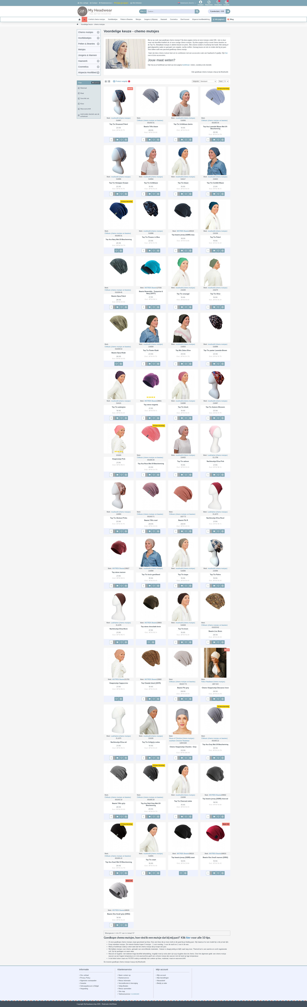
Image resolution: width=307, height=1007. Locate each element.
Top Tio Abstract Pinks (118, 518)
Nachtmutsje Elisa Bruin (119, 629)
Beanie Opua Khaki (119, 353)
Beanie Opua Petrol (118, 296)
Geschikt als (84, 98)
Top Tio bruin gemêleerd (151, 574)
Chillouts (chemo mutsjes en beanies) (150, 120)
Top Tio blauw (183, 183)
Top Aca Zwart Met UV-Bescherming (118, 862)
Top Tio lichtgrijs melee (151, 742)
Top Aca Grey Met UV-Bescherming (215, 744)
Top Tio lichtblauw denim (183, 124)
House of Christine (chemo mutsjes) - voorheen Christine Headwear (182, 739)
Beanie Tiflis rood (150, 520)
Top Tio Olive (215, 294)
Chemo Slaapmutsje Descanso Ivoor (215, 688)
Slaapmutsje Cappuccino (118, 683)
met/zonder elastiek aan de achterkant (89, 115)
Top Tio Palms (215, 574)
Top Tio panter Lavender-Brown (215, 350)
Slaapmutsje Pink (118, 459)
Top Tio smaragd (183, 294)
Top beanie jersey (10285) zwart (183, 857)
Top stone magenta (151, 405)
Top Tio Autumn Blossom (215, 407)
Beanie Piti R (183, 520)
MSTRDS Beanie (183, 231)
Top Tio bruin (183, 629)
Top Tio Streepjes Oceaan (118, 183)
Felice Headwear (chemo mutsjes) (213, 682)
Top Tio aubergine (118, 407)
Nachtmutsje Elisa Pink (215, 461)
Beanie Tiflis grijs (118, 803)
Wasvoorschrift (85, 109)
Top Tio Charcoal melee (183, 801)
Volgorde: (196, 81)
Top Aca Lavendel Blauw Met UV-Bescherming (215, 128)
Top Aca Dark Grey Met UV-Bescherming (151, 804)
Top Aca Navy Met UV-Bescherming (119, 239)
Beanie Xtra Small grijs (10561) (118, 914)
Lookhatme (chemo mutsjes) (217, 455)
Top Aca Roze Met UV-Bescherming (151, 464)
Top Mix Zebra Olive (183, 350)
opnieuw (97, 83)
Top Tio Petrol (215, 237)
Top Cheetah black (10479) (151, 683)
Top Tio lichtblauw (151, 183)
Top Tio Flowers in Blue (151, 237)
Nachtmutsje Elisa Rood (215, 518)
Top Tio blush (183, 407)
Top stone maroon (118, 572)
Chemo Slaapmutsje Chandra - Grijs (183, 747)
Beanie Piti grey (183, 688)
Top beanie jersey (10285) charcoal (215, 799)
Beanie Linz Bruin (215, 631)
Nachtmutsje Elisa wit (119, 742)
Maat (82, 93)
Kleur (82, 104)
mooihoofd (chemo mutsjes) (120, 118)
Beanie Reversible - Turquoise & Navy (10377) (151, 292)
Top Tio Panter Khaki (151, 350)
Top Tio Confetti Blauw (215, 183)
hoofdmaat (186, 65)
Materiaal (83, 88)
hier (226, 53)
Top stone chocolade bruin (151, 626)
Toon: (221, 81)
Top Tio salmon (183, 461)
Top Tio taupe (183, 574)
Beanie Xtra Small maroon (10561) (215, 857)
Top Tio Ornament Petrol (118, 124)
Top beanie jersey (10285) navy (183, 235)
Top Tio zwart (151, 860)
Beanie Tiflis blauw (151, 126)
